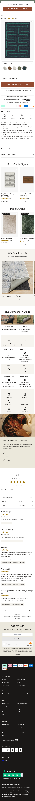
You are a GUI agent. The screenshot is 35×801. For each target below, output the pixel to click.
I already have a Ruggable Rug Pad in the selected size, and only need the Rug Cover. (18, 91)
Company (6, 677)
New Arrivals (5, 703)
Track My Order (6, 727)
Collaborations (6, 709)
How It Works (21, 679)
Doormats (5, 712)
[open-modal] (32, 3)
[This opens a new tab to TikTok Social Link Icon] (20, 750)
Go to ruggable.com (17, 9)
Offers (4, 714)
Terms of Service (7, 691)
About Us (4, 679)
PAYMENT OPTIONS (9, 663)
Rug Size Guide (6, 730)
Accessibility (21, 733)
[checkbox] (3, 91)
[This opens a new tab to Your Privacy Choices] (16, 740)
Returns (4, 733)
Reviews (20, 688)
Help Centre (5, 724)
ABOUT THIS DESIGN (8, 154)
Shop (4, 700)
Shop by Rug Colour (23, 706)
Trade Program (22, 685)
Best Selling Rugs (22, 703)
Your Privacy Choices (8, 740)
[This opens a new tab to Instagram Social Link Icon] (8, 750)
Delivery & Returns (8, 149)
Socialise (6, 747)
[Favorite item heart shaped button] (32, 21)
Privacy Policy (6, 694)
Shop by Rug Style (7, 706)
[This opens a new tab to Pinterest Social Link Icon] (12, 750)
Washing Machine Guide (24, 727)
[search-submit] (32, 497)
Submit (17, 639)
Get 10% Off (17, 626)
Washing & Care (6, 143)
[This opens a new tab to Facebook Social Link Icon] (4, 750)
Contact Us (21, 724)
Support (6, 721)
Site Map (4, 735)
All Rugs (20, 712)
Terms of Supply (22, 691)
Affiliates (4, 688)
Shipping (20, 730)
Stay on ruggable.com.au (17, 12)
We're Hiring (5, 685)
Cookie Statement (23, 694)
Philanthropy (6, 682)
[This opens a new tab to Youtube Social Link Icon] (16, 750)
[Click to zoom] (17, 40)
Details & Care (6, 111)
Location (6, 757)
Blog (19, 682)
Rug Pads (20, 709)
